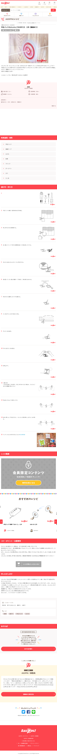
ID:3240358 (22, 434)
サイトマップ (36, 745)
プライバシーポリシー (34, 743)
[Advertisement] (28, 122)
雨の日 (4, 605)
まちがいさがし (48, 7)
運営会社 (29, 745)
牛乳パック (19, 614)
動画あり (19, 102)
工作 (2, 7)
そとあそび (19, 7)
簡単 (5, 614)
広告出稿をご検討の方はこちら (28, 740)
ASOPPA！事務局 (28, 673)
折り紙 (31, 7)
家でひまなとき (11, 605)
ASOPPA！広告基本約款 (28, 738)
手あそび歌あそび (12, 7)
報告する (54, 106)
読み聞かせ (37, 7)
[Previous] (1, 521)
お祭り (24, 605)
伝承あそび (13, 102)
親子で (11, 614)
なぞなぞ (42, 7)
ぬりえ (6, 7)
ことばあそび (26, 7)
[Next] (55, 521)
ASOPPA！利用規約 (31, 22)
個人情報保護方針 (21, 745)
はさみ (27, 614)
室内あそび (3, 102)
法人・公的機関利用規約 (23, 743)
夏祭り (18, 605)
